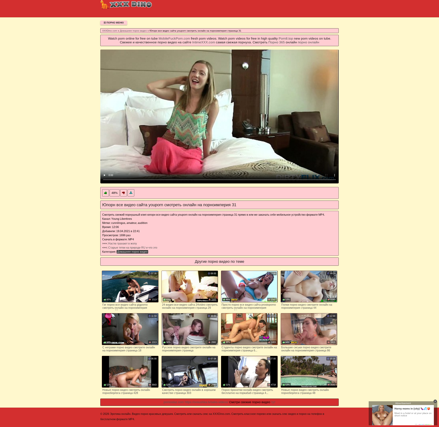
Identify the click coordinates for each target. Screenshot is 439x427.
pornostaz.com (174, 402)
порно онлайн (308, 42)
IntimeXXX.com (203, 42)
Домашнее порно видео (132, 251)
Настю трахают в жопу (122, 243)
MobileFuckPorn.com (174, 38)
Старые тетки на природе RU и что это (132, 247)
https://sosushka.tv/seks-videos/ (206, 402)
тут (273, 402)
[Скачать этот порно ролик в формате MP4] (131, 192)
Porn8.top (286, 38)
